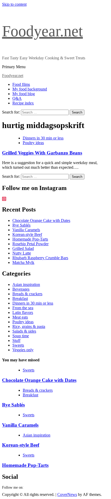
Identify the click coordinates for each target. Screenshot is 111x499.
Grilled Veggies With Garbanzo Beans (42, 153)
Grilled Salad (23, 248)
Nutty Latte (21, 253)
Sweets (18, 345)
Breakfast (20, 298)
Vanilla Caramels (26, 230)
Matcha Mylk (23, 262)
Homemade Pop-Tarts (30, 239)
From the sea (22, 308)
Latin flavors (22, 312)
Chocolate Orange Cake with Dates (41, 220)
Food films (21, 84)
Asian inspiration (26, 284)
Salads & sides (24, 331)
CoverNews (67, 494)
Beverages (20, 289)
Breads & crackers (27, 294)
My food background (29, 89)
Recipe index (23, 103)
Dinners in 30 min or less (43, 138)
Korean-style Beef (27, 234)
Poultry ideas (33, 142)
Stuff (16, 340)
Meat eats (20, 317)
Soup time (20, 336)
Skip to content (14, 4)
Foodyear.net (42, 31)
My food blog (23, 94)
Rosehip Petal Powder (30, 244)
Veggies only (23, 350)
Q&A (17, 98)
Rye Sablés (21, 225)
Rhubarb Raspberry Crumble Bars (40, 258)
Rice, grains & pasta (28, 326)
